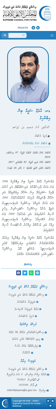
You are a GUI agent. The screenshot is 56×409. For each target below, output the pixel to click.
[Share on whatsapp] (31, 272)
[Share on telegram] (37, 272)
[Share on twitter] (24, 272)
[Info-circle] (50, 406)
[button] (52, 35)
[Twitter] (33, 27)
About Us (23, 27)
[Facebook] (38, 27)
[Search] (4, 35)
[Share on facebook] (18, 272)
